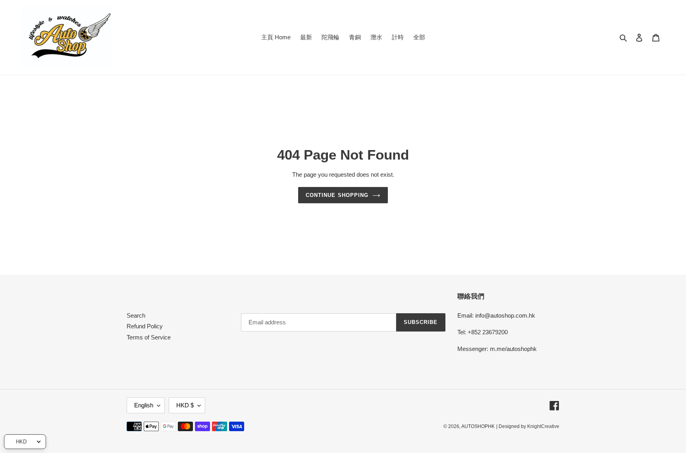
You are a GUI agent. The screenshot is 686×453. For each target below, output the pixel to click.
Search (136, 315)
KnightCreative (543, 426)
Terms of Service (149, 337)
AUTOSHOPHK (478, 426)
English (143, 405)
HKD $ (185, 405)
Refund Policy (145, 326)
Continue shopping (337, 195)
